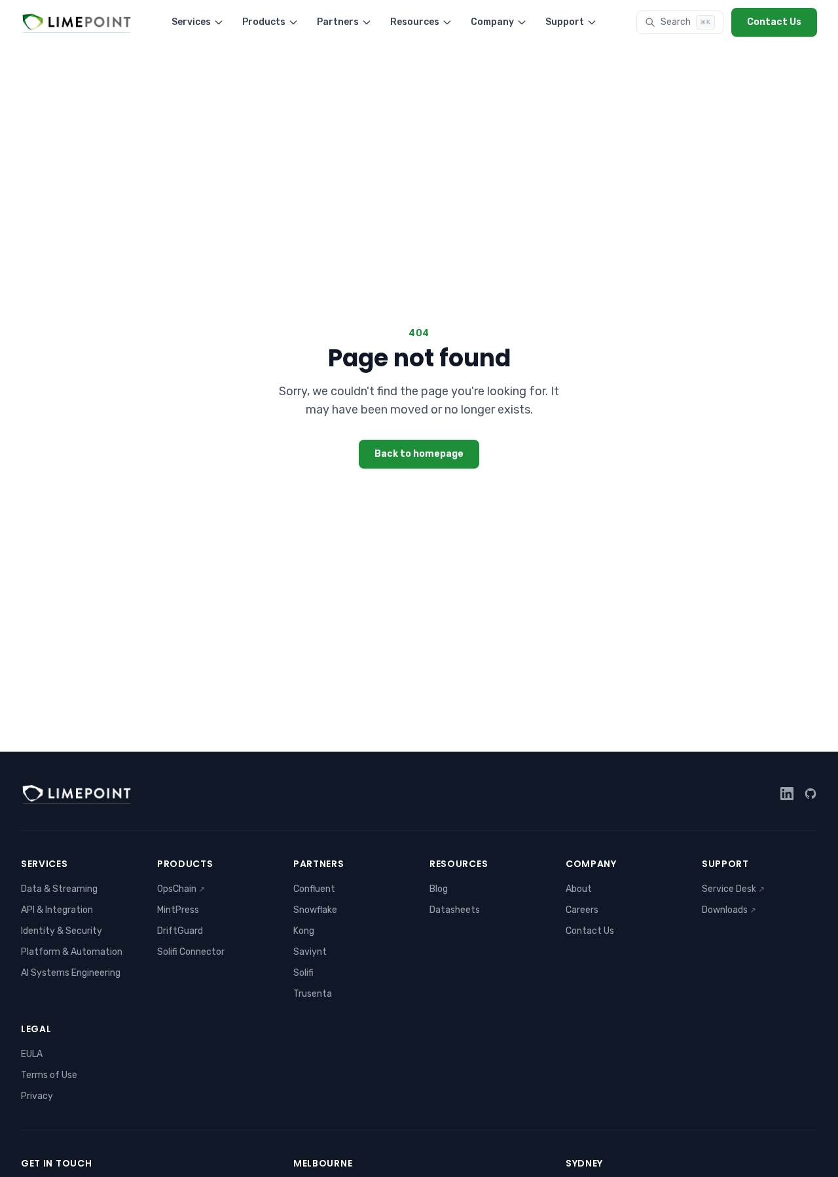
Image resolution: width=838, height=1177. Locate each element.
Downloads (729, 910)
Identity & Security (61, 930)
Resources (414, 22)
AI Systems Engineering (70, 972)
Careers (582, 910)
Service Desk (733, 889)
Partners (338, 22)
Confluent (314, 889)
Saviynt (310, 951)
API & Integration (57, 910)
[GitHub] (810, 793)
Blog (438, 889)
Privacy (37, 1096)
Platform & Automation (71, 951)
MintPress (178, 910)
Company (492, 22)
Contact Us (774, 22)
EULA (32, 1054)
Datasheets (454, 910)
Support (564, 22)
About (579, 889)
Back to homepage (419, 453)
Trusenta (312, 993)
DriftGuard (180, 930)
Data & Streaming (59, 889)
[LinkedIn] (786, 793)
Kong (303, 930)
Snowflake (315, 910)
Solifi (303, 972)
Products (263, 22)
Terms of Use (49, 1075)
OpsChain (181, 889)
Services (191, 22)
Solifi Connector (191, 951)
